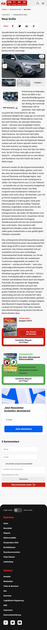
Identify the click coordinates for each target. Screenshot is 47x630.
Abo (5, 591)
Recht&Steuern (9, 547)
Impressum (7, 610)
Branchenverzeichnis (11, 552)
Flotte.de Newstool (10, 586)
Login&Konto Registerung (13, 601)
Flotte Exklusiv (9, 557)
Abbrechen (23, 479)
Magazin (6, 533)
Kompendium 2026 (10, 543)
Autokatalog (8, 562)
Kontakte (7, 577)
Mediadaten (8, 581)
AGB (5, 605)
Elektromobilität (9, 538)
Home (5, 523)
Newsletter (7, 528)
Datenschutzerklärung (12, 615)
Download (7, 596)
